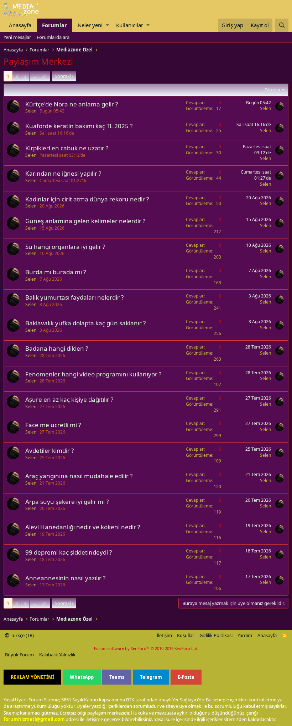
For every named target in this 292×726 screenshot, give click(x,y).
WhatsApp (82, 677)
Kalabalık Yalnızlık (57, 654)
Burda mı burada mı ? (55, 272)
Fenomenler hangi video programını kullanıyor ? (93, 374)
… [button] (34, 76)
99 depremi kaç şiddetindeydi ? (68, 552)
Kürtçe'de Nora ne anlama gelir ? (71, 104)
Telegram (151, 677)
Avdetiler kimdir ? (49, 450)
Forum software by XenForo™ (146, 648)
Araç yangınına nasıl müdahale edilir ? (78, 476)
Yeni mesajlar (17, 37)
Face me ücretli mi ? (53, 425)
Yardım (245, 635)
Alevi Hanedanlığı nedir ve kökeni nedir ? (82, 527)
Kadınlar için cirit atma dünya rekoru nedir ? (87, 199)
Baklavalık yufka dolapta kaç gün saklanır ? (85, 323)
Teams (116, 677)
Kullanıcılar (129, 25)
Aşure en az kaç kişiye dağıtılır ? (69, 399)
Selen (30, 111)
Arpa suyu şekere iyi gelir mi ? (67, 501)
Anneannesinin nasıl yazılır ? (65, 578)
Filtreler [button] (273, 89)
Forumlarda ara (53, 37)
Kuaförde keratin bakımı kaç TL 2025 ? (78, 126)
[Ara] (281, 25)
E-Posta (186, 677)
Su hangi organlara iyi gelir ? (65, 246)
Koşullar (185, 635)
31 (44, 76)
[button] (107, 25)
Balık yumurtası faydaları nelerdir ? (74, 297)
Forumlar (54, 25)
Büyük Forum (19, 654)
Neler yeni (90, 25)
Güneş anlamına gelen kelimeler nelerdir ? (85, 221)
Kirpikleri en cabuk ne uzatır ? (66, 148)
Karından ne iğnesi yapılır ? (63, 173)
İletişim (164, 635)
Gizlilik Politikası (216, 635)
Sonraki (63, 76)
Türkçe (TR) (22, 635)
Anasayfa (20, 25)
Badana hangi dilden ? (56, 348)
